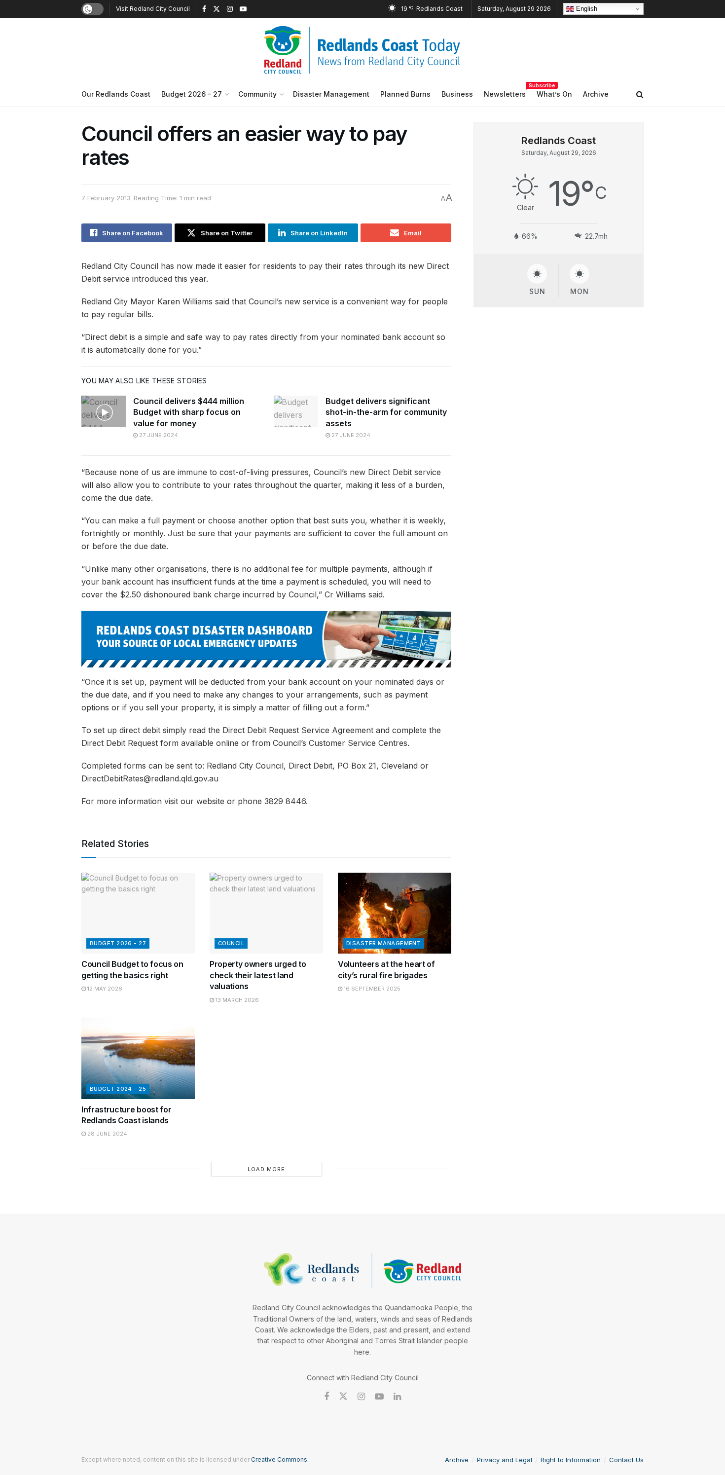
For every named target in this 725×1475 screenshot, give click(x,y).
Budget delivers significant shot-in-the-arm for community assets (386, 412)
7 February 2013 (106, 198)
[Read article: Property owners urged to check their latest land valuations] (266, 913)
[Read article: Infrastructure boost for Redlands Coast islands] (138, 1058)
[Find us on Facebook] (204, 9)
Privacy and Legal (504, 1460)
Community (257, 94)
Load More (266, 1169)
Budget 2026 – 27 (191, 94)
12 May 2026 (104, 988)
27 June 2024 (158, 435)
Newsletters (505, 92)
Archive (596, 94)
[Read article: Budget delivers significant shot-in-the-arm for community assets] (296, 411)
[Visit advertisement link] (266, 639)
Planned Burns (405, 94)
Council (231, 943)
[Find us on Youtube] (243, 9)
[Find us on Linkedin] (397, 1396)
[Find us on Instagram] (230, 9)
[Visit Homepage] (362, 49)
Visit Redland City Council (153, 8)
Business (457, 94)
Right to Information (571, 1460)
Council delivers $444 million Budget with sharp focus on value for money (188, 412)
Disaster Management (331, 94)
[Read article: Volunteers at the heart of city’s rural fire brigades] (394, 913)
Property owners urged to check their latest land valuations (258, 975)
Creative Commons (279, 1459)
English (585, 8)
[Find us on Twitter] (216, 9)
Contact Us (626, 1460)
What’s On (554, 94)
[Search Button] (640, 94)
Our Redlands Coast (115, 94)
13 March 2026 (236, 999)
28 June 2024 (106, 1133)
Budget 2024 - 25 (118, 1088)
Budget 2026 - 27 (118, 943)
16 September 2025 (371, 988)
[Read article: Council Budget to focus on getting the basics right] (138, 913)
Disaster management (383, 943)
